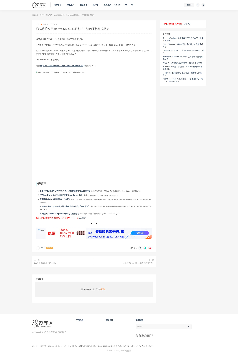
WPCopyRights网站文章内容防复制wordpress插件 (61, 195)
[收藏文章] (140, 248)
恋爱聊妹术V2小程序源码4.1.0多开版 (55, 199)
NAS (125, 5)
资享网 (42, 15)
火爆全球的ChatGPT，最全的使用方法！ (138, 263)
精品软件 (49, 15)
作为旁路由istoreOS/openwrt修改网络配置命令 (59, 214)
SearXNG (126, 346)
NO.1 (43, 248)
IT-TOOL (119, 346)
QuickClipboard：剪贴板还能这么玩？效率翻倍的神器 (183, 45)
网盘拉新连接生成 (109, 346)
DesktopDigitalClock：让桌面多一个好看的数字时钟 (183, 52)
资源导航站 (73, 346)
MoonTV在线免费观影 (145, 346)
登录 (103, 289)
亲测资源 (107, 5)
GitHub (117, 5)
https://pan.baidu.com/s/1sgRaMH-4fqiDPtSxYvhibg (62, 66)
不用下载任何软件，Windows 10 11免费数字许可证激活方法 (65, 191)
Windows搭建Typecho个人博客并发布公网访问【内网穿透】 (65, 206)
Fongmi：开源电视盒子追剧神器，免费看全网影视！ (182, 74)
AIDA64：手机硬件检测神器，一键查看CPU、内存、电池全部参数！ (183, 80)
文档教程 (51, 346)
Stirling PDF (133, 346)
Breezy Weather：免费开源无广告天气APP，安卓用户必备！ (183, 39)
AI (132, 5)
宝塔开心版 (58, 346)
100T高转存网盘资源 (85, 346)
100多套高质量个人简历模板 (45, 263)
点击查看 (82, 218)
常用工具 (43, 346)
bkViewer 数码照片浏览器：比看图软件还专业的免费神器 (183, 68)
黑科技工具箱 (97, 346)
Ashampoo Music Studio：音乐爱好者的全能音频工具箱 (183, 58)
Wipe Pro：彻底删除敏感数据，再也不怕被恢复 (182, 63)
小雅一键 (66, 346)
